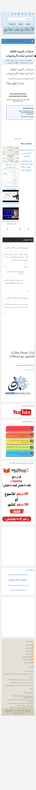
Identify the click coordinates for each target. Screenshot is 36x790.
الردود (25, 267)
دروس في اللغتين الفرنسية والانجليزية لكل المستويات (20, 700)
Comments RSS (18, 713)
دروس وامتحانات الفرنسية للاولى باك (18, 585)
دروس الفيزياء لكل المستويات (18, 590)
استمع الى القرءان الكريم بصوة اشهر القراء (20, 703)
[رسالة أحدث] (28, 229)
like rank (13, 707)
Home (28, 24)
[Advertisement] (18, 6)
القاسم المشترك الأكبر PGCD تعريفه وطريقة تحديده (19, 441)
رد (5, 265)
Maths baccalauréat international (18, 574)
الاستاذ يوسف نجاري (18, 711)
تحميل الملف (18, 139)
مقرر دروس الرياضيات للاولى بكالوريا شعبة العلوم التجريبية (19, 435)
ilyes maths (27, 663)
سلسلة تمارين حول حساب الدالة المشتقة (18, 447)
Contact (12, 24)
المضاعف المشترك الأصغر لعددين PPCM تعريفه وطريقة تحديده (18, 453)
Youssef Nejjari (26, 657)
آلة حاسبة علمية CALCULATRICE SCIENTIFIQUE (22, 696)
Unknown (28, 648)
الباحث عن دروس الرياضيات (24, 705)
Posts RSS (8, 711)
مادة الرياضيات (23, 63)
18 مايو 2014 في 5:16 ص (13, 298)
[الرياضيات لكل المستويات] (24, 707)
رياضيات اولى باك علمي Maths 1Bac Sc (21, 679)
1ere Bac (28, 645)
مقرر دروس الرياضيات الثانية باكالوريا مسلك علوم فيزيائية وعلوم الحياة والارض (18, 428)
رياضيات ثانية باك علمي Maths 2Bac (22, 682)
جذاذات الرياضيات (23, 60)
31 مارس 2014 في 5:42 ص (13, 248)
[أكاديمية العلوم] (18, 580)
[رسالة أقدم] (7, 229)
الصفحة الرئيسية (28, 671)
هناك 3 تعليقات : (11, 63)
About (20, 24)
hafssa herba (27, 660)
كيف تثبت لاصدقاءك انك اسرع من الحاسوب (26, 153)
